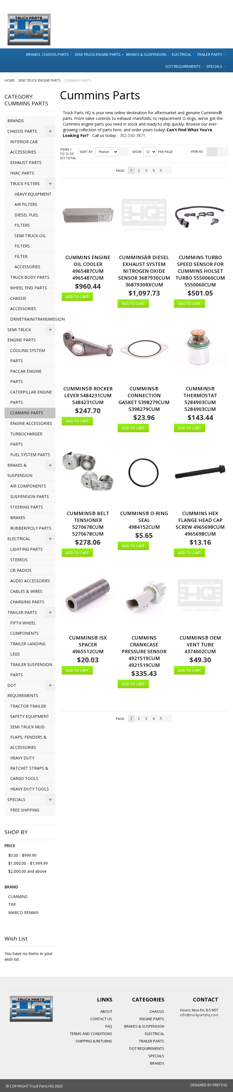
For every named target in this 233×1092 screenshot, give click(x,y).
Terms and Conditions (91, 1033)
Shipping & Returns (94, 1041)
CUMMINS (18, 896)
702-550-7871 (132, 135)
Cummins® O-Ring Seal (144, 516)
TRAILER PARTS (151, 1041)
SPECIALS (156, 1055)
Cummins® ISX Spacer (88, 641)
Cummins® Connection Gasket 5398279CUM (144, 395)
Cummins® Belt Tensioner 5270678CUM (88, 520)
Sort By (86, 151)
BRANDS (157, 1063)
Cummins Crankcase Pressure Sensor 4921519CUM (144, 647)
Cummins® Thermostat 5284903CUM (200, 395)
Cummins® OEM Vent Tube (200, 641)
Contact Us (101, 1018)
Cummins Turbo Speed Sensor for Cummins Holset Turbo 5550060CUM (200, 267)
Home (10, 80)
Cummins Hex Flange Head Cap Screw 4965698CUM (200, 520)
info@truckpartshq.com (199, 1015)
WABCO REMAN (23, 912)
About (106, 1011)
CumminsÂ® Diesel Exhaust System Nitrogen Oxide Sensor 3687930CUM (144, 267)
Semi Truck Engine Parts (39, 80)
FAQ (108, 1026)
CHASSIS (156, 1011)
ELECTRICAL (154, 1033)
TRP (12, 904)
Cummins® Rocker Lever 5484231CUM (88, 392)
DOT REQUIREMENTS (146, 1048)
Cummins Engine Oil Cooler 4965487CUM (87, 264)
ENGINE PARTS (152, 1018)
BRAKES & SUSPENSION (144, 1026)
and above (27, 871)
